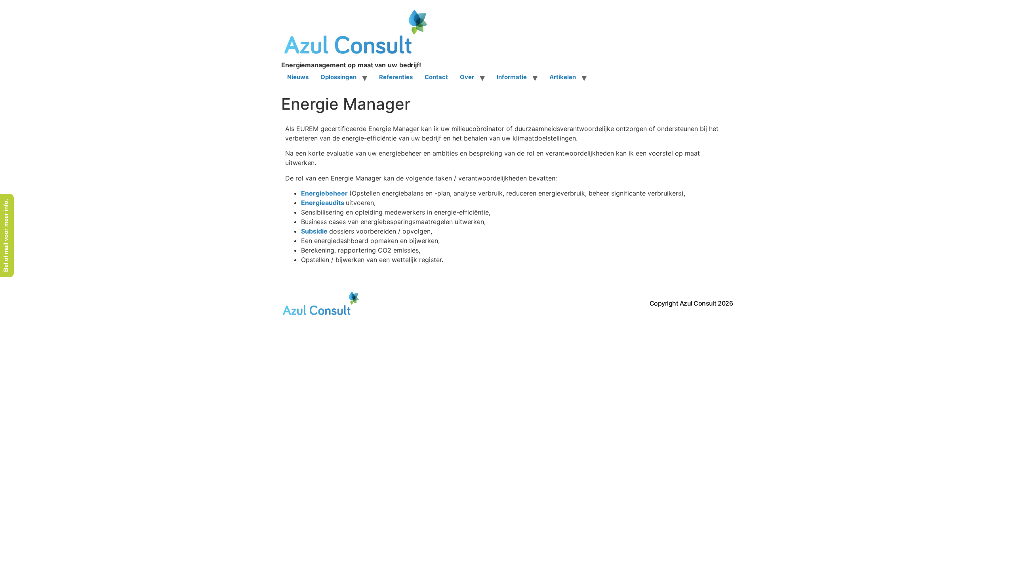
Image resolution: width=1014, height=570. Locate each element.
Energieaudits (322, 203)
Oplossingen (338, 77)
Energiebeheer (324, 193)
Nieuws (298, 77)
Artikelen (562, 77)
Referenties (396, 77)
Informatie (512, 77)
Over (467, 77)
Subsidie (314, 231)
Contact (436, 77)
